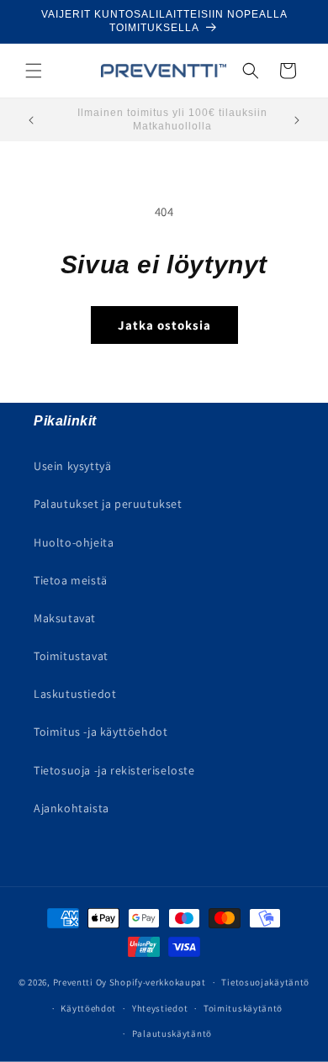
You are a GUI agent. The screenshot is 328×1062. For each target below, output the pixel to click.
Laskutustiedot (75, 693)
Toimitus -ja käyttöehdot (100, 731)
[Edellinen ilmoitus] (31, 120)
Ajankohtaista (71, 808)
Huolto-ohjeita (74, 542)
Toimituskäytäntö (243, 1008)
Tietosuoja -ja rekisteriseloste (114, 770)
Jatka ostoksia (164, 325)
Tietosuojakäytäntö (265, 982)
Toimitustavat (71, 655)
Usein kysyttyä (72, 465)
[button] (33, 70)
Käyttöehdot (88, 1008)
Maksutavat (65, 618)
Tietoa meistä (71, 580)
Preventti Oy (80, 982)
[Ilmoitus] (296, 120)
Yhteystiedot (160, 1008)
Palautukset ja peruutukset (108, 503)
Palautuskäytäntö (172, 1033)
